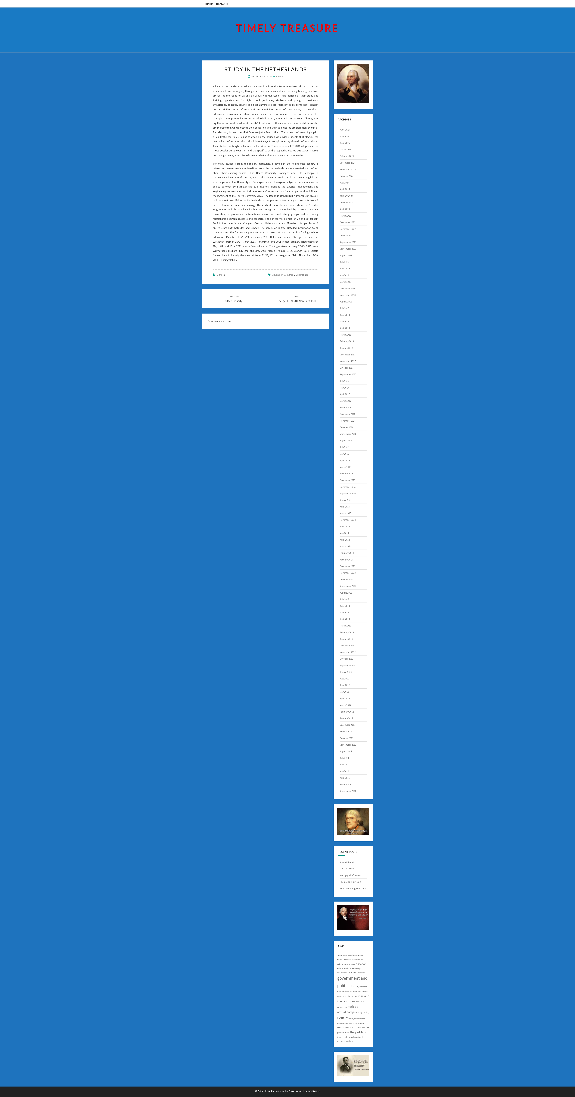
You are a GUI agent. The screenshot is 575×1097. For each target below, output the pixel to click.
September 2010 (348, 790)
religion (362, 1024)
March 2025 (345, 149)
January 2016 (346, 473)
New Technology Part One (353, 888)
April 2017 (345, 394)
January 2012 (346, 718)
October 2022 (346, 235)
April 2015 (345, 506)
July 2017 (344, 381)
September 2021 (348, 248)
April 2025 (345, 142)
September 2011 (348, 744)
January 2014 (346, 559)
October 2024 (346, 176)
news (355, 1001)
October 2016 (346, 427)
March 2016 (345, 466)
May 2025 (344, 136)
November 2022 (348, 228)
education (360, 964)
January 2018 (346, 347)
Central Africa (347, 868)
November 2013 (348, 572)
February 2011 (347, 784)
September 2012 (348, 665)
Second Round (347, 861)
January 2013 (346, 638)
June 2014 (345, 526)
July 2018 (344, 308)
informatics (345, 992)
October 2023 (346, 202)
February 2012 (347, 711)
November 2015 (348, 486)
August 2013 (346, 592)
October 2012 (346, 658)
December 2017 (347, 354)
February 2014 (347, 552)
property (349, 1024)
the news (361, 1027)
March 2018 (345, 334)
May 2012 (344, 691)
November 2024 (348, 169)
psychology (356, 1024)
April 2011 (345, 777)
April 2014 (345, 539)
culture (340, 964)
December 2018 (347, 288)
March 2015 (345, 513)
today (339, 1037)
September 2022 (348, 242)
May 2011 (344, 771)
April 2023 (345, 209)
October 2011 (346, 738)
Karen (279, 76)
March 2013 (345, 625)
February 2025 (347, 156)
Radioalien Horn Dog (350, 881)
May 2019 (344, 275)
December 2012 (347, 645)
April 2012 (345, 698)
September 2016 (348, 433)
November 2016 (348, 420)
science (340, 1027)
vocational (302, 274)
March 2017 (345, 400)
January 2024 (346, 195)
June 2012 (345, 685)
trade (345, 1037)
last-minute (363, 991)
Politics (343, 1018)
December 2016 (347, 413)
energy (358, 968)
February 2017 (347, 407)
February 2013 (347, 632)
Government (361, 973)
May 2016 (344, 453)
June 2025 (345, 129)
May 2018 (344, 321)
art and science (346, 955)
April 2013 (345, 618)
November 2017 (348, 361)
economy (349, 964)
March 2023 (345, 215)
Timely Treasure (216, 4)
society (347, 1028)
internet (354, 991)
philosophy (357, 1012)
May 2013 (344, 612)
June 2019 (345, 268)
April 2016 (345, 460)
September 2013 (348, 585)
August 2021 (346, 255)
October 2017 (346, 367)
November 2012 (348, 652)
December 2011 (347, 724)
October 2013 (346, 579)
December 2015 (347, 480)
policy (366, 1012)
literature (352, 996)
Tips (366, 1033)
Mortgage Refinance (350, 875)
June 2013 (345, 605)
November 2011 (348, 731)
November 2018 (348, 294)
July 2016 (344, 447)
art (338, 955)
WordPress (295, 1090)
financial (352, 972)
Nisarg (316, 1090)
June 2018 (345, 314)
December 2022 (347, 222)
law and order (341, 996)
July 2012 (344, 678)
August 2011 (346, 751)
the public (357, 1032)
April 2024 (345, 189)
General (221, 274)
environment (342, 972)
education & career (283, 274)
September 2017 (348, 374)
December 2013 (347, 566)
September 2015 (348, 493)
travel (351, 1037)
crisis (362, 960)
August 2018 (346, 301)
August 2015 (346, 500)
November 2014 (348, 519)
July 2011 (344, 757)
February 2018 (347, 341)
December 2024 (347, 162)
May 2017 (344, 387)
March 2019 (345, 281)
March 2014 (345, 546)
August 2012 (346, 671)
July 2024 (344, 182)
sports (353, 1027)
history (355, 986)
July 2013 (344, 599)
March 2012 (345, 705)
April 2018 (345, 328)
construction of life (353, 959)
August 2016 (346, 440)
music (350, 1002)
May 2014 (344, 533)
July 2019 (344, 261)
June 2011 (345, 764)
